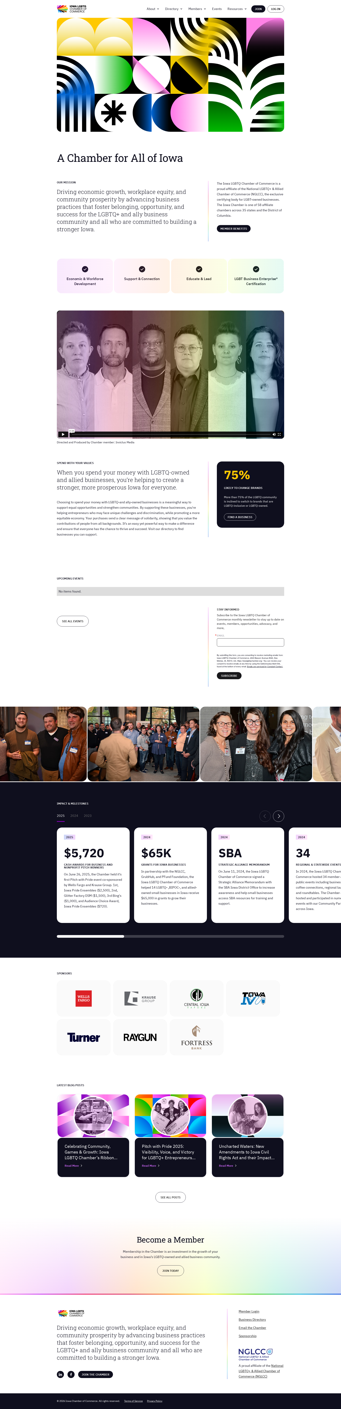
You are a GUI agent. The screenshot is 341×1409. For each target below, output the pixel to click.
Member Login (249, 1311)
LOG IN (275, 9)
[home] (72, 8)
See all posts (171, 1197)
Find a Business (240, 517)
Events (217, 9)
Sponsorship (247, 1336)
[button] (153, 9)
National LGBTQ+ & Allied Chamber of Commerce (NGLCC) (261, 1371)
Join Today (170, 1270)
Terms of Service (133, 1401)
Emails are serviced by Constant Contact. (265, 666)
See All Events (72, 621)
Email (220, 635)
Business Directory (252, 1319)
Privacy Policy (154, 1401)
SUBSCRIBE (229, 675)
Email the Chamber (252, 1328)
